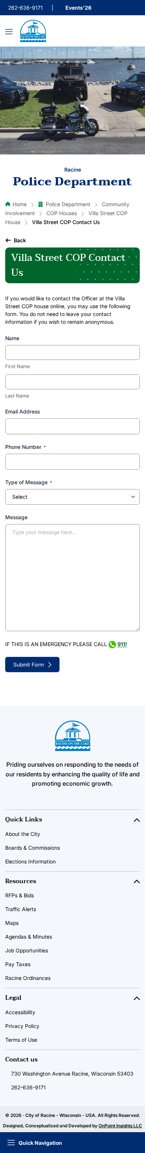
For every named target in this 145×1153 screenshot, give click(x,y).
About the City (22, 834)
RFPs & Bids (19, 895)
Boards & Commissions (32, 847)
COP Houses (61, 213)
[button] (15, 240)
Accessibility (20, 1012)
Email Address (22, 411)
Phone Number (25, 447)
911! (122, 644)
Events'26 (78, 7)
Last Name (17, 396)
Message (16, 517)
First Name (17, 366)
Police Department (68, 204)
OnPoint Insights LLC (120, 1125)
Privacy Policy (22, 1026)
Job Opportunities (26, 950)
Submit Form (28, 664)
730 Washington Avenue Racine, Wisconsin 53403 (72, 1073)
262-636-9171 (25, 7)
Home (20, 204)
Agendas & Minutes (28, 936)
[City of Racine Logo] (33, 31)
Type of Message (28, 482)
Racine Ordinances (28, 978)
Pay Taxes (17, 964)
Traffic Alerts (20, 909)
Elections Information (30, 861)
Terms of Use (21, 1040)
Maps (12, 923)
